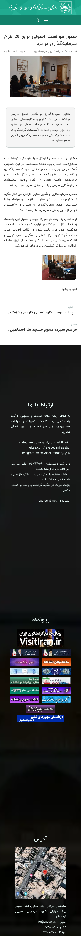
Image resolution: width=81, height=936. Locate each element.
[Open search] (37, 20)
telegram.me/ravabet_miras (41, 453)
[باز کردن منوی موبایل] (46, 20)
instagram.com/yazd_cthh (37, 442)
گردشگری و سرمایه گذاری (46, 51)
